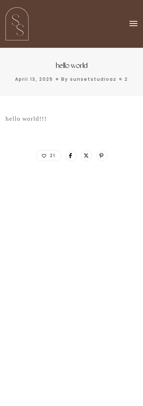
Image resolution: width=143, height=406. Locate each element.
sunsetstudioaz (93, 79)
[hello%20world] (71, 155)
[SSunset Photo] (17, 23)
